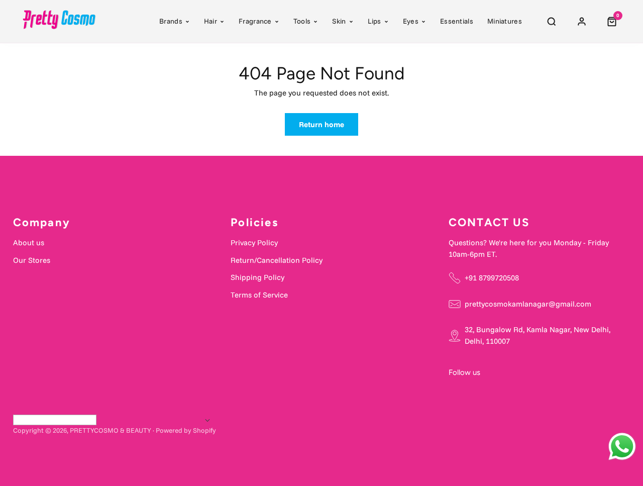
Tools (302, 21)
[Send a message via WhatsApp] (622, 446)
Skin (339, 21)
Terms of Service (259, 295)
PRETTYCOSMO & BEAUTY (110, 430)
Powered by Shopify (186, 430)
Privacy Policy (254, 242)
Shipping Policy (257, 277)
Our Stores (31, 260)
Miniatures (504, 21)
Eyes (410, 21)
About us (28, 242)
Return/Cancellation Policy (277, 260)
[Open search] (552, 22)
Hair (210, 21)
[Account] (582, 22)
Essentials (456, 21)
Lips (374, 21)
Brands (170, 21)
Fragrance (255, 21)
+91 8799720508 (492, 277)
